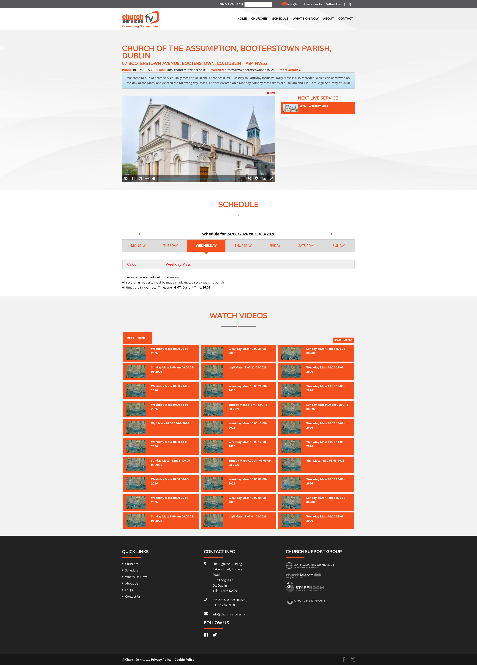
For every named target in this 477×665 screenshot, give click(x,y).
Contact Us (133, 596)
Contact (345, 18)
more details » (290, 70)
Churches (259, 18)
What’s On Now (306, 18)
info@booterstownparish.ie (186, 70)
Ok (329, 659)
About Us (131, 583)
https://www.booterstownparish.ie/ (249, 70)
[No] (472, 659)
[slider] (196, 178)
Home (242, 18)
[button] (256, 178)
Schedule (280, 18)
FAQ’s (129, 590)
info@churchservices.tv (304, 4)
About (328, 18)
